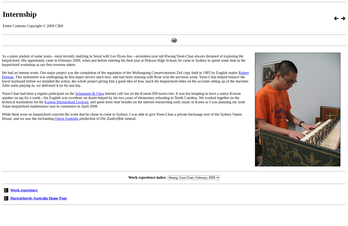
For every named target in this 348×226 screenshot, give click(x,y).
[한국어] (174, 41)
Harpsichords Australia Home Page (38, 198)
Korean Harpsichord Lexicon (66, 102)
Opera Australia (66, 119)
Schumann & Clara (89, 93)
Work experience (24, 190)
